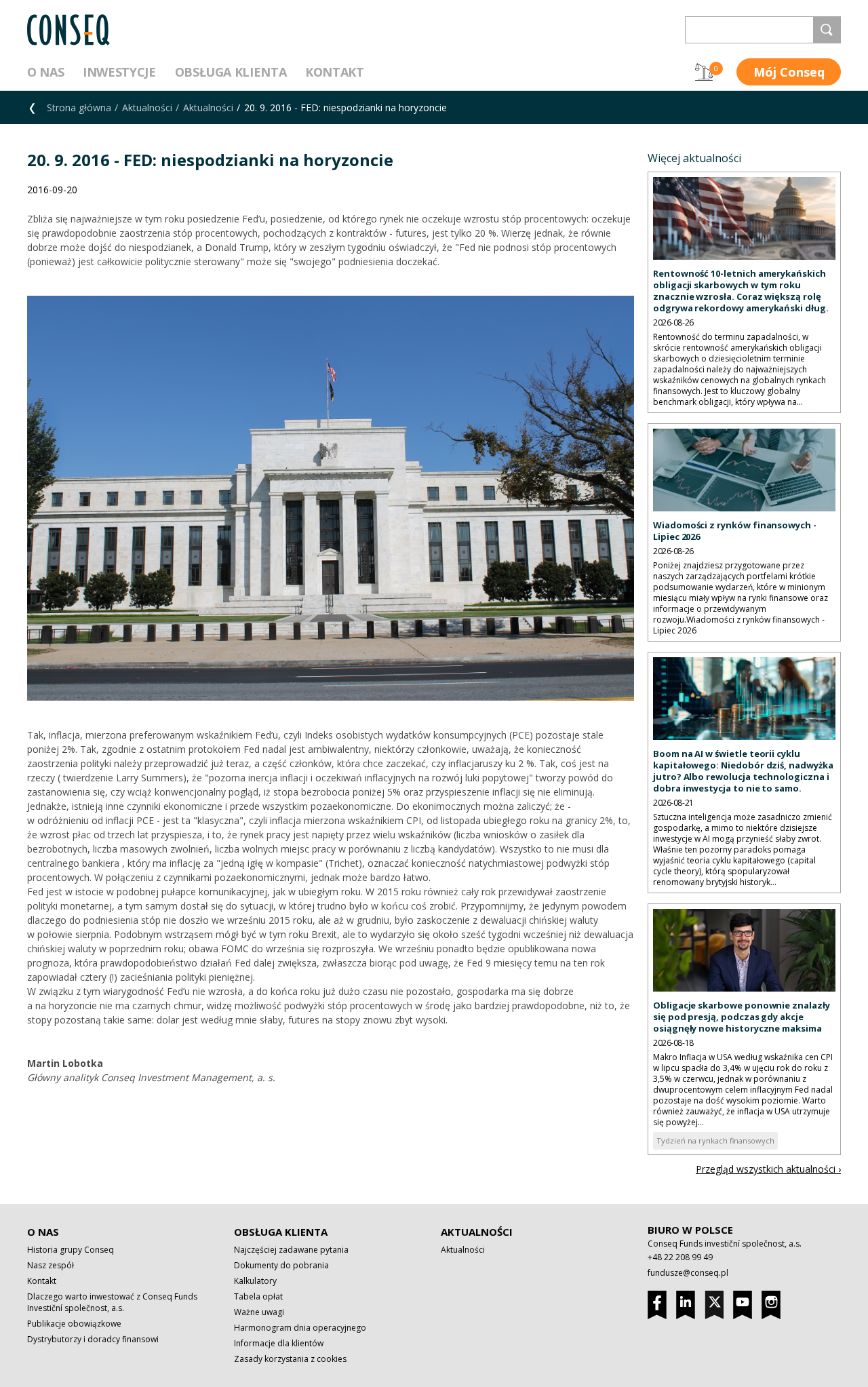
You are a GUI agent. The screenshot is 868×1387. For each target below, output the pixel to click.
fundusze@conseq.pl (688, 1272)
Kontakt (334, 72)
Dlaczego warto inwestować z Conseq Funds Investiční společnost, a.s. (112, 1302)
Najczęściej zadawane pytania (291, 1249)
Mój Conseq (789, 72)
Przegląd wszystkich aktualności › (768, 1169)
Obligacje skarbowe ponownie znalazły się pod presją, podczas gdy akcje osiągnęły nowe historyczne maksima (741, 1016)
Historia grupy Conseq (70, 1249)
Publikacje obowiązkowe (74, 1323)
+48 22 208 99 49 (680, 1257)
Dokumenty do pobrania (281, 1265)
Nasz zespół (50, 1265)
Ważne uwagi (259, 1312)
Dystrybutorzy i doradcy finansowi (93, 1339)
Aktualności (147, 107)
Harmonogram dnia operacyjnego (300, 1327)
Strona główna (79, 107)
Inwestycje (119, 72)
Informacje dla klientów (278, 1343)
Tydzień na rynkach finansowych (715, 1140)
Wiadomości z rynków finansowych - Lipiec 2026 (734, 531)
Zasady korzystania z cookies (290, 1359)
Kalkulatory (255, 1281)
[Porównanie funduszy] (704, 71)
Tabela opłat (258, 1296)
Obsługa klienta (231, 72)
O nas (45, 72)
